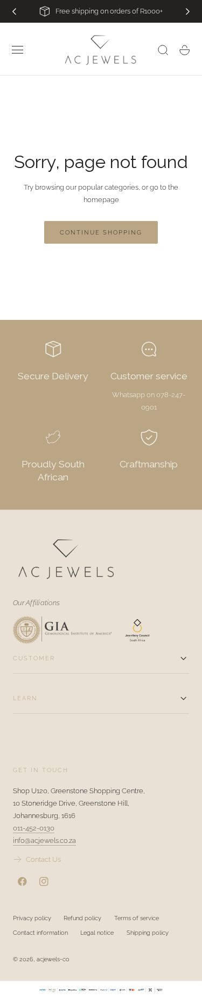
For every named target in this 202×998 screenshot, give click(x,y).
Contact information (40, 932)
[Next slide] (188, 11)
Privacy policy (32, 918)
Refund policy (82, 918)
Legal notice (97, 932)
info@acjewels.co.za (44, 840)
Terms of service (136, 918)
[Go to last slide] (14, 11)
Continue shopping (101, 232)
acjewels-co (53, 959)
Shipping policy (148, 932)
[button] (17, 50)
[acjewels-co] (101, 559)
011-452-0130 (33, 828)
